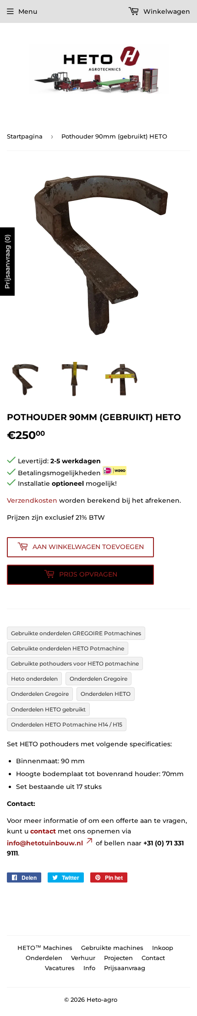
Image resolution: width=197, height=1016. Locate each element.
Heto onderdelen (34, 678)
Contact (153, 957)
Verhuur (83, 957)
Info (89, 968)
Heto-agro (102, 999)
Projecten (118, 957)
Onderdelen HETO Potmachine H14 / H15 (66, 724)
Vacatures (60, 968)
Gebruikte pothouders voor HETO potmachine (75, 663)
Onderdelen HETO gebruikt (48, 709)
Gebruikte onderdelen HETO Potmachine (67, 648)
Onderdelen (44, 957)
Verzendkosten (32, 500)
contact (43, 831)
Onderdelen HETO (106, 693)
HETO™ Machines (44, 947)
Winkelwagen (166, 11)
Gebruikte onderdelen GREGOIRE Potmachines (76, 633)
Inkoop (162, 947)
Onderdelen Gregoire (98, 678)
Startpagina (25, 136)
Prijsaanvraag (124, 968)
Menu (27, 11)
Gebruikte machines (112, 947)
